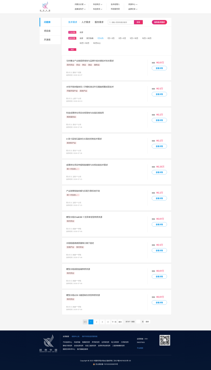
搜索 (138, 22)
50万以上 (97, 43)
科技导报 (77, 342)
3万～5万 (122, 38)
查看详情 (159, 68)
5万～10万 (134, 38)
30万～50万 (84, 43)
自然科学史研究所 (104, 345)
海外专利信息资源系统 (89, 336)
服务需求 (99, 22)
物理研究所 (86, 342)
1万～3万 (111, 38)
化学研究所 (105, 342)
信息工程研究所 (90, 345)
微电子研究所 (67, 345)
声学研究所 (96, 342)
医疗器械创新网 (82, 349)
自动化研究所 (78, 345)
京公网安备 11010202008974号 (106, 364)
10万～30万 (146, 38)
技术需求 (72, 22)
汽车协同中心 (67, 342)
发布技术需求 (159, 22)
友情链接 (66, 336)
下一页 (114, 322)
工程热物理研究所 (118, 345)
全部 (81, 38)
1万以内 (100, 38)
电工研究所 (115, 342)
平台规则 (140, 348)
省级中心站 (75, 336)
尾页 (120, 322)
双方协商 (89, 38)
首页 (85, 322)
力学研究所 (125, 342)
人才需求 (86, 22)
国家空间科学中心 (69, 349)
